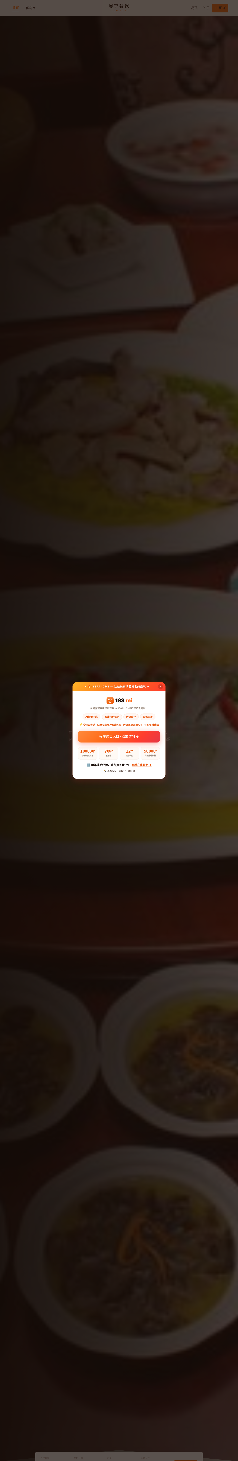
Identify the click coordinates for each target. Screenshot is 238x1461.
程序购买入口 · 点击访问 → (119, 736)
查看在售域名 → (142, 765)
